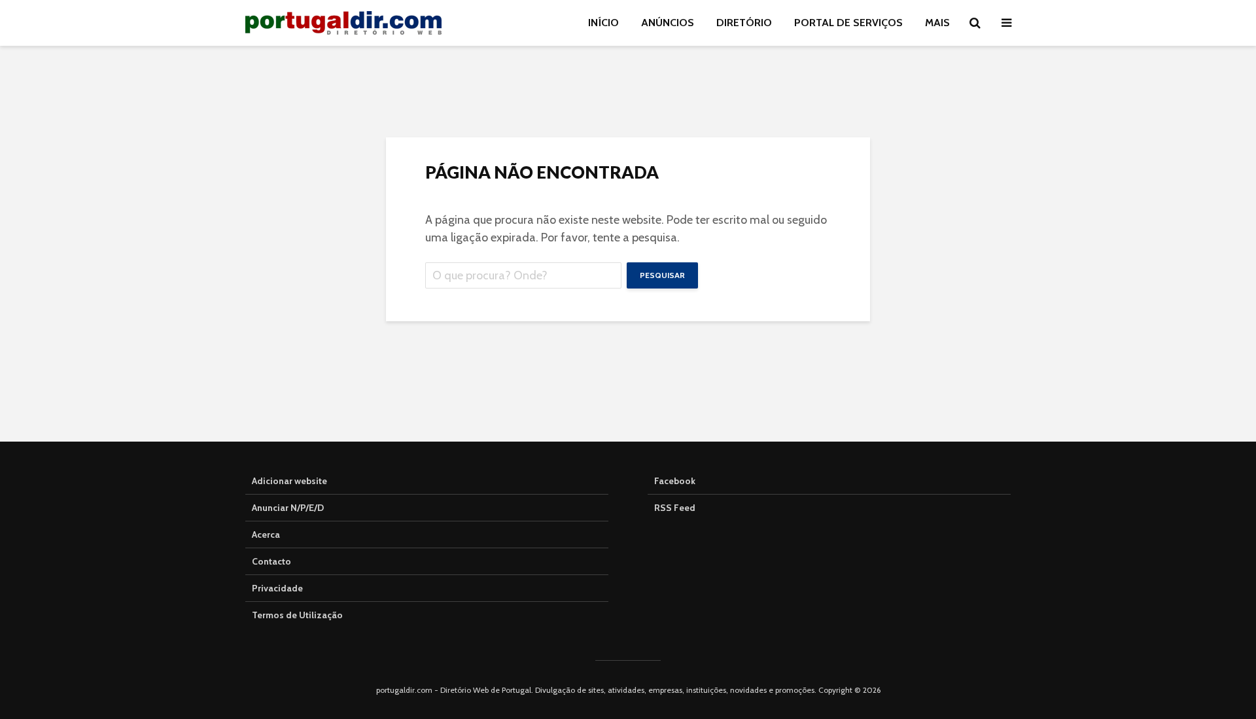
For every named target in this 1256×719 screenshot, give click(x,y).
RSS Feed (674, 508)
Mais (937, 22)
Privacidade (277, 588)
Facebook (674, 481)
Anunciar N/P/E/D (288, 508)
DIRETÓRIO (744, 22)
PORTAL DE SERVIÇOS (848, 22)
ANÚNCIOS (667, 22)
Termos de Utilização (297, 615)
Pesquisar (662, 275)
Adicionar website (289, 481)
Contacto (271, 561)
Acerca (266, 534)
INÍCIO (603, 22)
